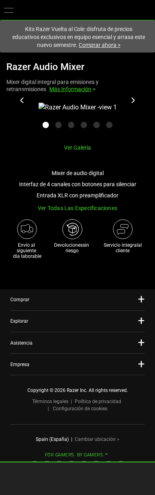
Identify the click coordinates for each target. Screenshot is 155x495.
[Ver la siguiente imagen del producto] (132, 100)
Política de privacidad (98, 401)
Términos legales (50, 401)
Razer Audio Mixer (45, 66)
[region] (77, 120)
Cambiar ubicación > (97, 439)
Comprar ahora (99, 45)
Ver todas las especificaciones (77, 208)
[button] (9, 10)
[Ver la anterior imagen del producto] (22, 100)
